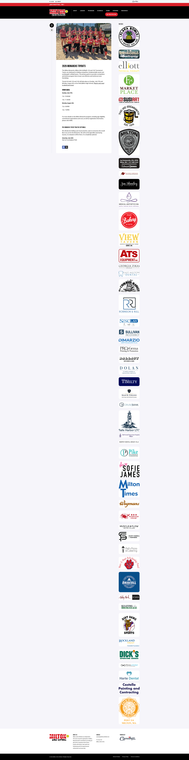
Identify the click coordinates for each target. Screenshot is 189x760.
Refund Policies (116, 756)
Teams (108, 10)
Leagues (82, 10)
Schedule (100, 10)
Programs (91, 10)
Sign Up (59, 1)
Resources (124, 10)
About (75, 10)
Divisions (115, 10)
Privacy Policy (125, 756)
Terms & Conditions (135, 756)
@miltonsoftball (55, 4)
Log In (52, 1)
